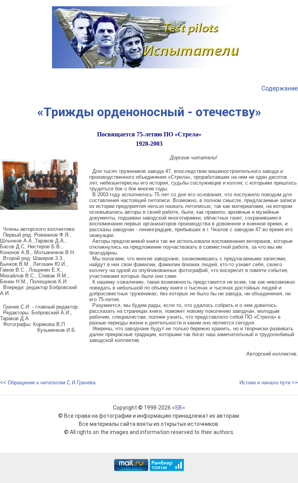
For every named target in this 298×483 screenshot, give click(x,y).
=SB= (178, 408)
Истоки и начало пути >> (268, 382)
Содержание (280, 88)
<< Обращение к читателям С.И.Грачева (47, 382)
